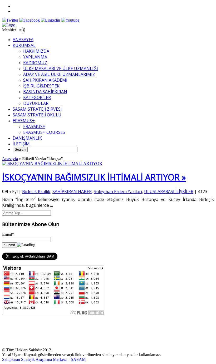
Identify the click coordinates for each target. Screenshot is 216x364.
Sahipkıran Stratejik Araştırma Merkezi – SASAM (44, 359)
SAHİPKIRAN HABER (72, 191)
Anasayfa (10, 158)
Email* (8, 234)
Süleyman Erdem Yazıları (118, 191)
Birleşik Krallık (36, 191)
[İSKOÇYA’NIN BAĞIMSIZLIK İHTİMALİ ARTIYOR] (52, 163)
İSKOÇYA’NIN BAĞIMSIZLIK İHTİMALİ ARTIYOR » (94, 177)
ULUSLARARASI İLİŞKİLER (168, 191)
